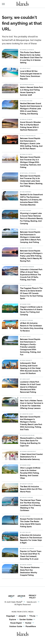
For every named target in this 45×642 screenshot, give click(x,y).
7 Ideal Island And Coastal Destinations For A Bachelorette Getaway (31, 456)
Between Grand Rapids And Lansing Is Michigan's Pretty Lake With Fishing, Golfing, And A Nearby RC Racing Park (31, 256)
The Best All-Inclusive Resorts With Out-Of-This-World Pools (31, 489)
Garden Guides (25, 619)
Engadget (10, 616)
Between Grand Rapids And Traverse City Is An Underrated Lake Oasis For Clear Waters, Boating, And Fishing (31, 181)
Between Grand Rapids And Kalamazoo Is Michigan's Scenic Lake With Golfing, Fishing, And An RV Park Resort (31, 143)
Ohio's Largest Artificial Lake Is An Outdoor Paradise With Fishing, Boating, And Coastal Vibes (30, 473)
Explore (12, 619)
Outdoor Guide (15, 626)
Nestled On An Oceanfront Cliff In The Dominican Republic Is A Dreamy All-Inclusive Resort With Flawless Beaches (31, 199)
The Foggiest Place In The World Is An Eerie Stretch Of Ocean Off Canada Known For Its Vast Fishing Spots (31, 293)
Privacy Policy (32, 596)
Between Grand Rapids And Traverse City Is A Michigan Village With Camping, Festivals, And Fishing (30, 162)
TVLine (32, 616)
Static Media (16, 602)
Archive (21, 596)
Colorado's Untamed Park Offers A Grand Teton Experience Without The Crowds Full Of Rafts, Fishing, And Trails (31, 274)
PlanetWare (31, 626)
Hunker (28, 623)
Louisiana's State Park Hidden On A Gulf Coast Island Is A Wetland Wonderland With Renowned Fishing (30, 387)
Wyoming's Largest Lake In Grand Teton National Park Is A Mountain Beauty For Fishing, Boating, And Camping (31, 218)
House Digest (16, 623)
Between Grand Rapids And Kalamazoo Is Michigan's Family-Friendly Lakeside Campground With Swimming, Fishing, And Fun (30, 347)
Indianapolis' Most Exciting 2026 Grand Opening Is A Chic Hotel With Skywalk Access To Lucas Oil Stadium (30, 368)
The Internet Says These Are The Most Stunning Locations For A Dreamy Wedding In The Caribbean (30, 505)
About (11, 596)
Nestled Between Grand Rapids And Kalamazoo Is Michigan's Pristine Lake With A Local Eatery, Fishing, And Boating (31, 108)
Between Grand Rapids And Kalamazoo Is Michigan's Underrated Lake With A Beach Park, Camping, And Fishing (30, 237)
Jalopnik (22, 616)
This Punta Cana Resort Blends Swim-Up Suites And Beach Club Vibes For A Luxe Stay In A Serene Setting (31, 57)
